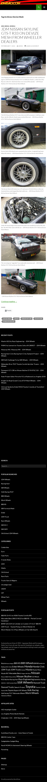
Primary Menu (44, 7)
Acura (3, 663)
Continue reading (9, 301)
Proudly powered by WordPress (10, 779)
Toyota (30, 687)
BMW (36, 663)
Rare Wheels (5, 521)
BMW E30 (42, 663)
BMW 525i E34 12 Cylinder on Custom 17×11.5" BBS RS (21, 624)
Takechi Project (19, 687)
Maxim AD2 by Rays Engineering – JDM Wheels (18, 341)
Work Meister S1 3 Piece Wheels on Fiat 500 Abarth (19, 630)
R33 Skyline (38, 318)
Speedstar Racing (39, 679)
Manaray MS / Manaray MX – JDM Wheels (16, 350)
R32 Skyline (5, 679)
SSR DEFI (4, 529)
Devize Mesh (7, 318)
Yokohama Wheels (6, 695)
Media (7, 26)
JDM (2, 26)
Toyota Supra (13, 690)
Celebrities (5, 547)
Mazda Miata (37, 670)
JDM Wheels (5, 479)
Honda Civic (39, 666)
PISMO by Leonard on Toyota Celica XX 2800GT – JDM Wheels (23, 345)
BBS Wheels (5, 496)
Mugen (23, 673)
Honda (28, 666)
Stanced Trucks (7, 687)
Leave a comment (32, 46)
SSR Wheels (5, 488)
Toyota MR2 (4, 690)
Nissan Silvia (12, 677)
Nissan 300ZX (5, 677)
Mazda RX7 (5, 673)
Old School (5, 572)
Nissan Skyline (27, 318)
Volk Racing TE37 (7, 492)
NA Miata (28, 673)
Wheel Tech (5, 597)
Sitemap (4, 765)
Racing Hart (5, 484)
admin (20, 46)
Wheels (12, 26)
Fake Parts (5, 556)
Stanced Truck (39, 683)
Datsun (3, 667)
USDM (3, 589)
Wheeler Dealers (8, 321)
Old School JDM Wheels (9, 533)
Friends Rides (6, 560)
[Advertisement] (23, 420)
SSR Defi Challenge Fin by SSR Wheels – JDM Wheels (19, 360)
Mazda (29, 669)
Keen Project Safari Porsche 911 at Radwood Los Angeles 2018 (23, 376)
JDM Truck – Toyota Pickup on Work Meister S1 (18, 627)
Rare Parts (5, 576)
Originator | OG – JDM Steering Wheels (15, 718)
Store (3, 769)
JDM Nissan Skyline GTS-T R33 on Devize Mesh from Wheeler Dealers (21, 35)
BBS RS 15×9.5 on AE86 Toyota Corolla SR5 (16, 615)
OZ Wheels (35, 677)
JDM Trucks (16, 670)
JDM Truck (5, 517)
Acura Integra (10, 663)
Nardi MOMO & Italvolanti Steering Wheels (16, 745)
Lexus (23, 670)
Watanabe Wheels (19, 693)
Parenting (4, 749)
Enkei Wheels (18, 666)
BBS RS (3, 504)
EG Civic (9, 667)
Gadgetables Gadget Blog (10, 741)
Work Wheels (6, 500)
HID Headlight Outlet (8, 710)
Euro (3, 551)
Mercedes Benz (15, 673)
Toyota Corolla (40, 687)
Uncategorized (6, 585)
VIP (2, 593)
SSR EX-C (4, 525)
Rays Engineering (26, 679)
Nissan (16, 318)
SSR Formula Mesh (7, 508)
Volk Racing (33, 690)
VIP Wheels (23, 690)
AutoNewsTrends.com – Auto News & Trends (17, 733)
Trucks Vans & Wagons (9, 580)
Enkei (3, 513)
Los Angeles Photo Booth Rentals (12, 714)
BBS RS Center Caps (8, 737)
